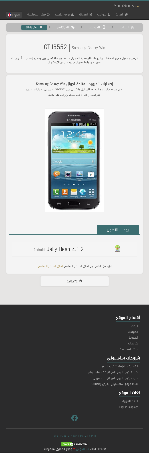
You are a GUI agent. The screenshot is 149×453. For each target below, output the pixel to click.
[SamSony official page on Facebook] (74, 418)
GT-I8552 (33, 27)
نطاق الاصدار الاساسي (50, 266)
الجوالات (102, 14)
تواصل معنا (59, 436)
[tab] (74, 249)
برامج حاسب (63, 14)
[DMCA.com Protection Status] (74, 444)
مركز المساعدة (37, 14)
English (15, 15)
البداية (119, 14)
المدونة (84, 14)
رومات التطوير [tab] (118, 229)
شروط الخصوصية (77, 436)
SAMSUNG (64, 27)
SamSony (127, 5)
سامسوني (82, 449)
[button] (74, 249)
